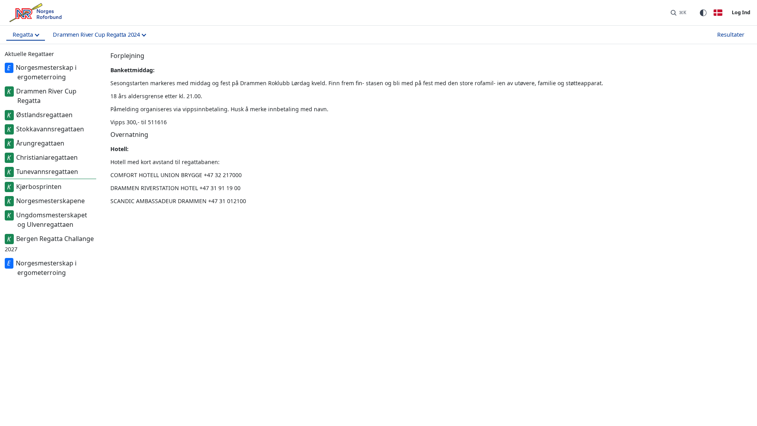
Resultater (730, 34)
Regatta (23, 34)
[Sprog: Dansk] (718, 13)
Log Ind (741, 12)
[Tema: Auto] (703, 13)
